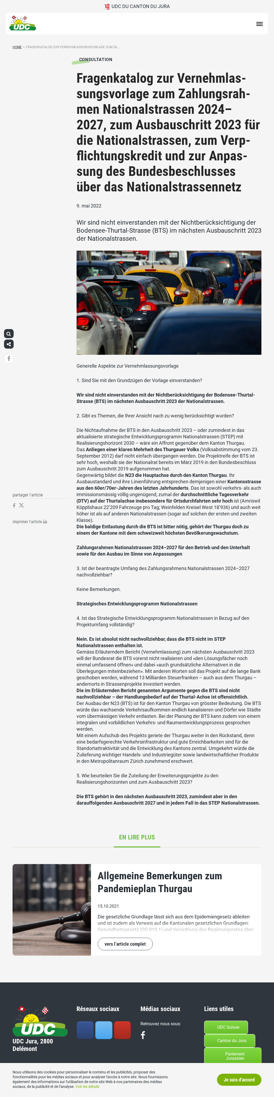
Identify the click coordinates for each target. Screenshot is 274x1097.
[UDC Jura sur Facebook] (85, 1030)
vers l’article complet (125, 944)
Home (17, 47)
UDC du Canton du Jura (139, 6)
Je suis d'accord (239, 1080)
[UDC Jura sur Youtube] (122, 1030)
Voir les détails (87, 1086)
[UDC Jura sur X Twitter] (103, 1030)
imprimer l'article (28, 521)
